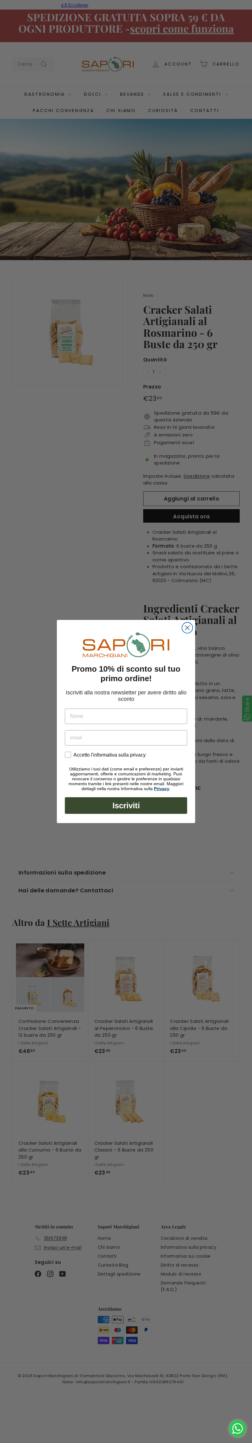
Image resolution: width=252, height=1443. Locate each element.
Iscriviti (126, 805)
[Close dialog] (187, 627)
